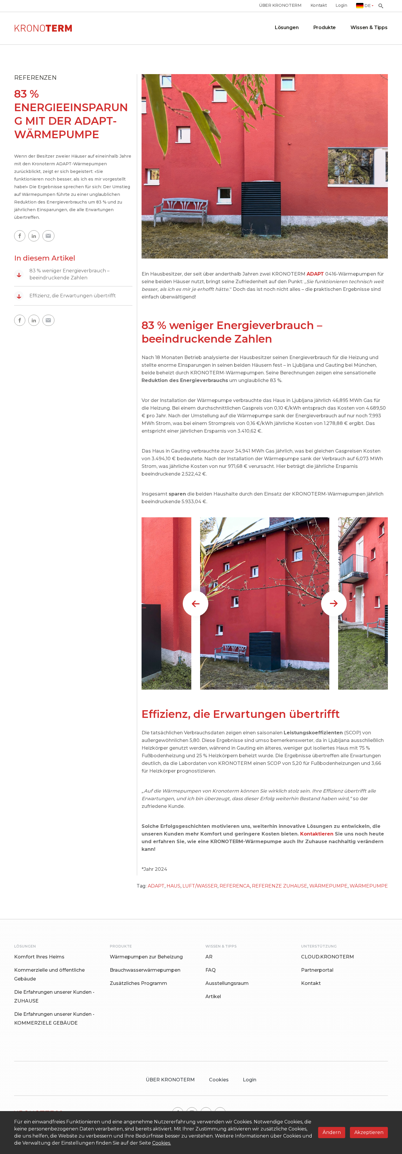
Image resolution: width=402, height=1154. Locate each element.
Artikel (213, 996)
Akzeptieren (368, 1132)
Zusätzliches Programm (138, 983)
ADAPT (156, 886)
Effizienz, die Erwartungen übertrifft (66, 296)
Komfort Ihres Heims (39, 957)
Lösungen (287, 27)
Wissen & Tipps (369, 27)
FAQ (210, 970)
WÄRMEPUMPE (328, 886)
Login (341, 5)
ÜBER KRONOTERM (280, 5)
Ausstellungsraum (227, 983)
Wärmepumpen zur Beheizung (146, 957)
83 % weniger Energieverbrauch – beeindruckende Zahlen (63, 274)
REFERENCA (235, 886)
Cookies (219, 1080)
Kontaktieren (316, 834)
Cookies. (161, 1143)
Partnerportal (317, 970)
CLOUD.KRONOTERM (327, 957)
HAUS (173, 886)
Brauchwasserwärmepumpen (145, 970)
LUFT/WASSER (199, 886)
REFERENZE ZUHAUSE (279, 886)
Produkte (324, 27)
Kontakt (318, 5)
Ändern (332, 1132)
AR (208, 957)
